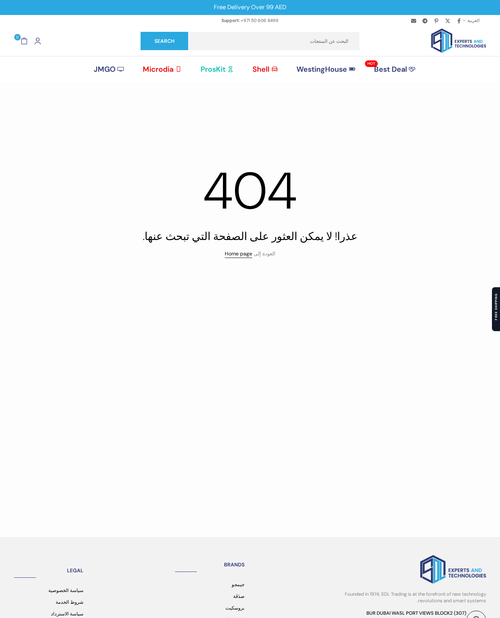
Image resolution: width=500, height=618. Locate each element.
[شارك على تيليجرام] (425, 20)
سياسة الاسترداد (67, 614)
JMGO (105, 69)
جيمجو (238, 584)
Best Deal (387, 69)
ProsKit (213, 69)
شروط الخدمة (69, 602)
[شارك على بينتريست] (436, 20)
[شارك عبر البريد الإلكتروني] (413, 20)
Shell (261, 69)
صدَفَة (239, 596)
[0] (24, 41)
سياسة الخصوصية (65, 590)
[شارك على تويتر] (447, 20)
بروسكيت (235, 608)
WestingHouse (321, 69)
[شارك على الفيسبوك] (459, 20)
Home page (238, 253)
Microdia (158, 69)
